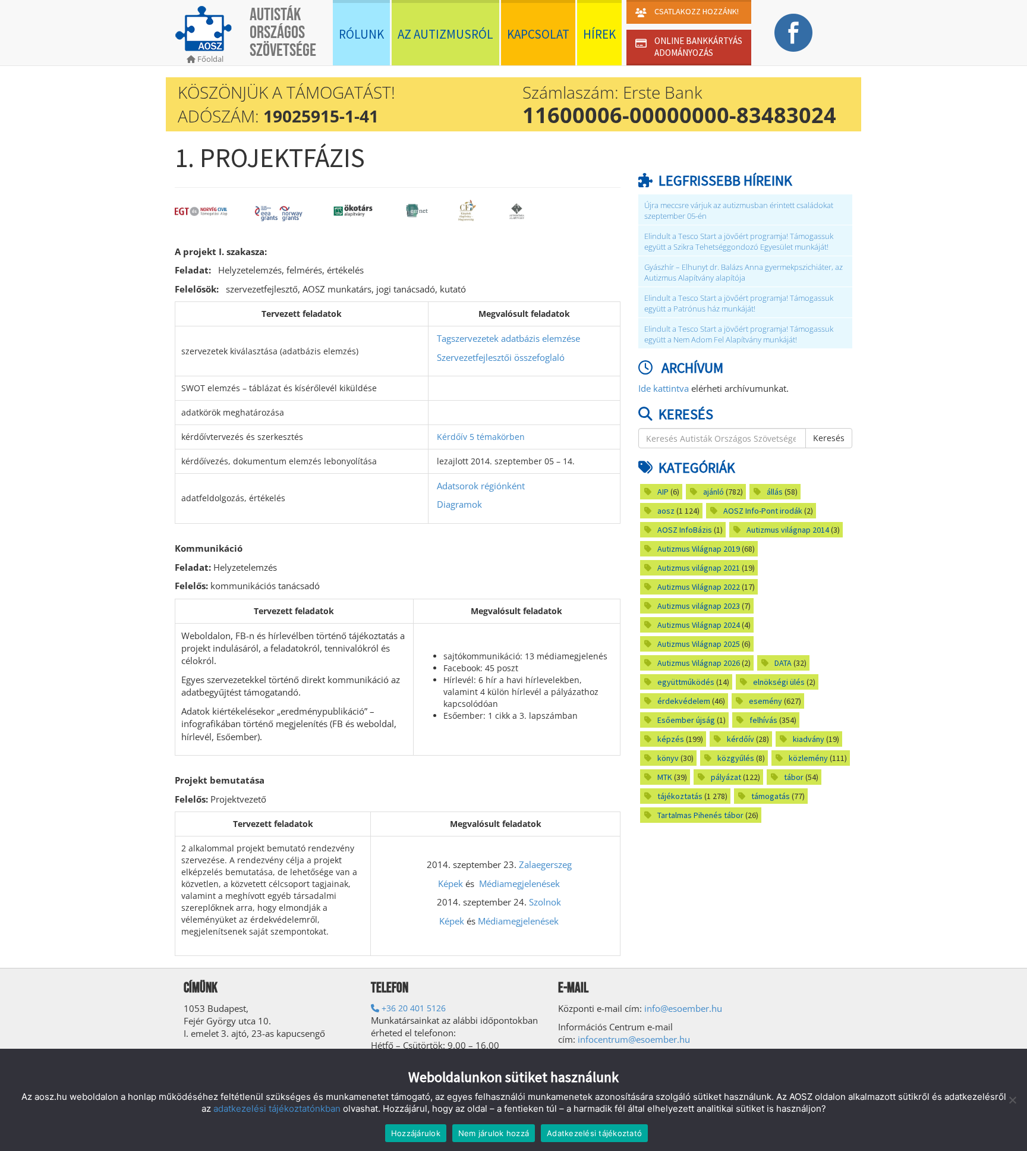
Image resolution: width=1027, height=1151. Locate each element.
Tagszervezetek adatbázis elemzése (508, 338)
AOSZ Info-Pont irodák (762, 510)
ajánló (713, 491)
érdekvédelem (683, 701)
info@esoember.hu (683, 1008)
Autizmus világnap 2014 (787, 529)
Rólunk (361, 34)
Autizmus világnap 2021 (698, 567)
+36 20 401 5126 (412, 1008)
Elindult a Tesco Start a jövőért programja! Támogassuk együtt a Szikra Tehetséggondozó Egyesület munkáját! (738, 241)
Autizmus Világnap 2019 (698, 548)
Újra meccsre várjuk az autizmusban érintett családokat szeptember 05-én (738, 210)
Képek (450, 883)
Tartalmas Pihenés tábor (700, 815)
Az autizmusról (445, 34)
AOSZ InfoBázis (684, 529)
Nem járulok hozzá (493, 1133)
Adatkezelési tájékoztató (594, 1133)
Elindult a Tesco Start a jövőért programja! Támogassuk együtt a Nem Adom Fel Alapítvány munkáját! (738, 334)
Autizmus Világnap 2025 (698, 644)
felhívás (763, 720)
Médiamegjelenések (519, 883)
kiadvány (808, 739)
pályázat (726, 777)
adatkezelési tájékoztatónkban (277, 1108)
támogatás (770, 796)
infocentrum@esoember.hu (634, 1039)
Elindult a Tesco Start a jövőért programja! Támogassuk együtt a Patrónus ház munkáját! (738, 303)
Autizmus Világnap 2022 (698, 586)
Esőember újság (686, 720)
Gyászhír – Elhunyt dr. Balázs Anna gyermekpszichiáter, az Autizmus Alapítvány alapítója (743, 272)
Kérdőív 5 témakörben (481, 436)
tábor (794, 777)
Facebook (793, 32)
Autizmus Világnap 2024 (698, 624)
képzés (670, 739)
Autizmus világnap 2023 (698, 605)
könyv (668, 758)
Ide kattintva (663, 388)
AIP (663, 491)
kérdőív (740, 739)
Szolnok (545, 902)
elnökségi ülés (779, 682)
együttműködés (685, 682)
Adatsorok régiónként (481, 486)
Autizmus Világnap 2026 (698, 663)
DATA (783, 663)
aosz (666, 510)
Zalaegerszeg (545, 864)
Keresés (829, 438)
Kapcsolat (538, 34)
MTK (664, 777)
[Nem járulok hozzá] (1012, 1100)
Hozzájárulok (415, 1133)
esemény (765, 701)
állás (775, 491)
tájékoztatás (679, 796)
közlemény (808, 758)
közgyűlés (735, 758)
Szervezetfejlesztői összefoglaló (501, 357)
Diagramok (459, 504)
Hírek (599, 34)
